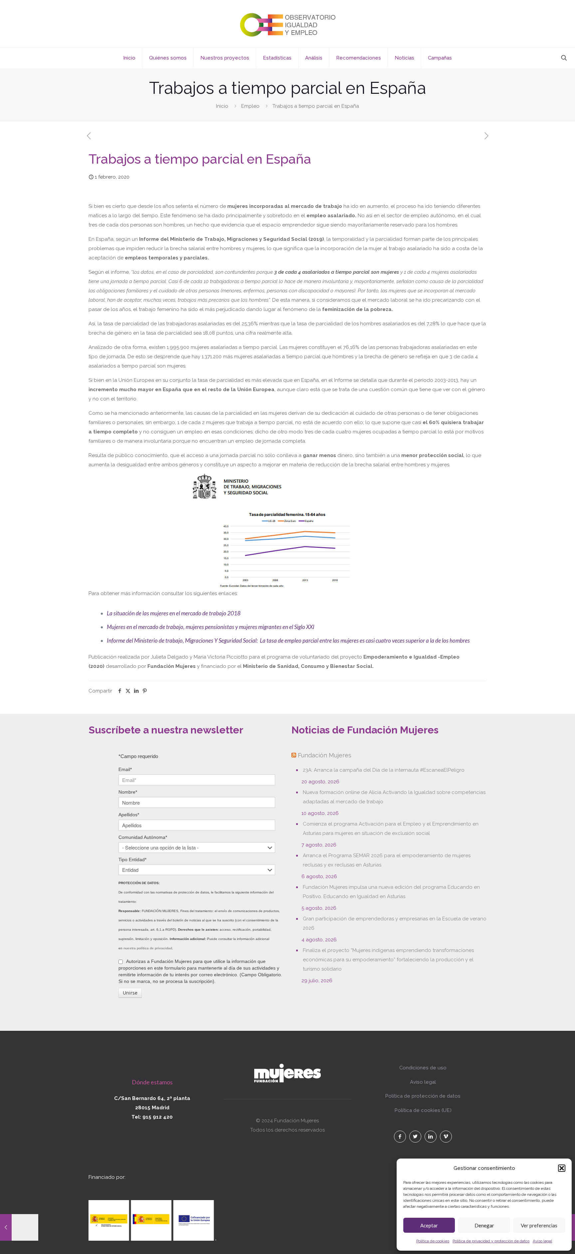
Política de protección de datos (423, 1096)
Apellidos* (128, 814)
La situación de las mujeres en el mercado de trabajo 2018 (174, 613)
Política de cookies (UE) (423, 1110)
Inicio (222, 106)
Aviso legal (542, 1241)
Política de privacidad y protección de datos (491, 1241)
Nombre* (127, 792)
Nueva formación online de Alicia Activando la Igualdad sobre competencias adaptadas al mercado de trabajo (394, 797)
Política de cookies (432, 1241)
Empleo (250, 106)
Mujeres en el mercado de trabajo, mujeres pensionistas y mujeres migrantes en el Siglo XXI (210, 626)
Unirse (130, 993)
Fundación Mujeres (324, 755)
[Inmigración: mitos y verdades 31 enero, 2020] (19, 1227)
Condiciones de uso (423, 1068)
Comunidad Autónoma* (142, 837)
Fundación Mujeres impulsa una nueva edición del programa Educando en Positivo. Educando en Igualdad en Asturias (391, 891)
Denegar (484, 1225)
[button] (561, 1168)
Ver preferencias (539, 1225)
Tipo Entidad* (132, 859)
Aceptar (429, 1225)
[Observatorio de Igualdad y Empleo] (287, 24)
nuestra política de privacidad (147, 948)
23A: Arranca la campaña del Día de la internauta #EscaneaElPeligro (384, 770)
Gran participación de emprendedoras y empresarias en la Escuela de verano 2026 (394, 923)
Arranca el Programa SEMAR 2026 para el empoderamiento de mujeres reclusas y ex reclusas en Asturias (387, 860)
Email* (125, 769)
